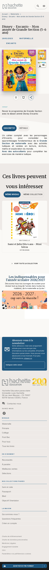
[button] (26, 38)
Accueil (5, 14)
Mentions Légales (9, 543)
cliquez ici (28, 358)
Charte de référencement (12, 536)
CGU (4, 550)
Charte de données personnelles (15, 540)
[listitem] (4, 413)
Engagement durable (10, 547)
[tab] (9, 128)
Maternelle (15, 14)
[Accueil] (12, 6)
